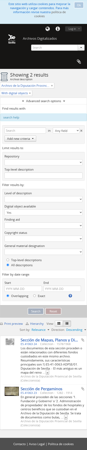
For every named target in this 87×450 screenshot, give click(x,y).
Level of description (18, 193)
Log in (72, 29)
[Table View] (67, 324)
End (46, 283)
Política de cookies (61, 444)
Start (7, 283)
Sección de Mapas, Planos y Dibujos (53, 339)
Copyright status (15, 233)
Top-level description (19, 169)
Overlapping (19, 296)
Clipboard (79, 62)
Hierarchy (37, 324)
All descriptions (21, 265)
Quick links (58, 29)
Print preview (13, 324)
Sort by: (25, 330)
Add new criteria (18, 139)
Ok (79, 5)
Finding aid (12, 219)
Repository (11, 156)
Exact (41, 296)
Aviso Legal (37, 444)
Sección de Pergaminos (41, 388)
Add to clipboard (83, 340)
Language (47, 29)
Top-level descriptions (26, 260)
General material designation (24, 246)
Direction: (58, 330)
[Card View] (59, 324)
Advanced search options (43, 101)
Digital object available (20, 206)
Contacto (20, 444)
